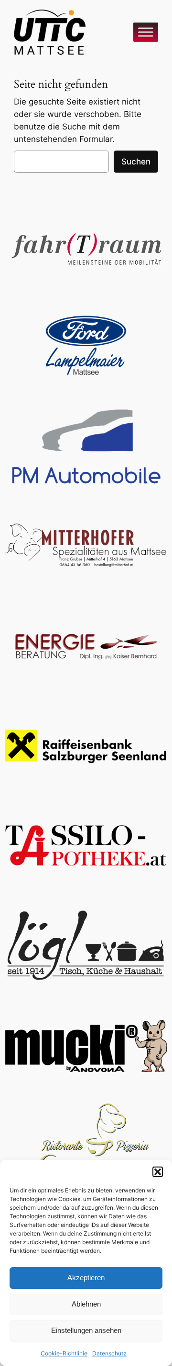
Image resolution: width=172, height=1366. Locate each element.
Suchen (135, 161)
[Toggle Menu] (145, 31)
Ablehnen (86, 1304)
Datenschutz (109, 1353)
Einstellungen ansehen (86, 1330)
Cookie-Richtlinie (64, 1353)
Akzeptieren (86, 1277)
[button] (157, 1172)
